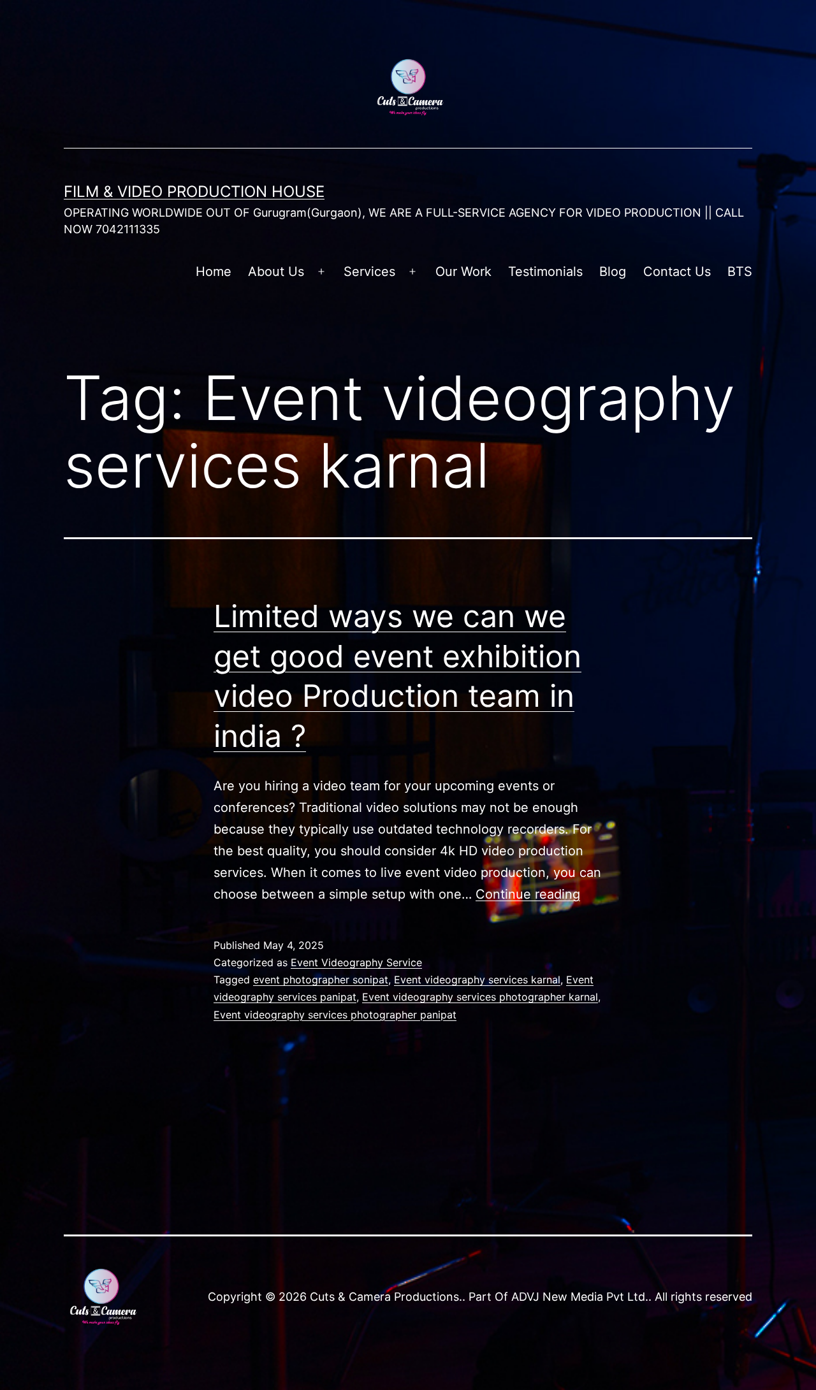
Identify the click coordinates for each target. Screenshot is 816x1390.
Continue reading (528, 894)
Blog (612, 271)
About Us (276, 271)
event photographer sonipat (320, 979)
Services (369, 271)
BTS (739, 271)
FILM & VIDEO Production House (194, 191)
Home (213, 271)
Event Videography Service (356, 962)
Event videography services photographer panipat (335, 1014)
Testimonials (545, 271)
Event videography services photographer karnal (480, 996)
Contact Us (677, 271)
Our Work (463, 271)
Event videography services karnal (477, 979)
